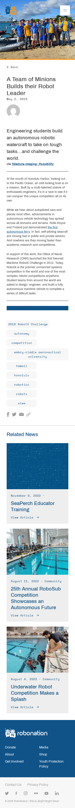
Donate (10, 747)
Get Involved (14, 761)
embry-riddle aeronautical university (37, 354)
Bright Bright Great (48, 801)
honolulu (21, 375)
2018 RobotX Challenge (28, 324)
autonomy (21, 333)
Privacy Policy (37, 784)
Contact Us (13, 784)
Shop (43, 754)
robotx (21, 394)
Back (14, 67)
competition (21, 343)
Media (43, 747)
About (9, 754)
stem (21, 403)
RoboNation (21, 801)
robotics (21, 384)
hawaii (21, 366)
